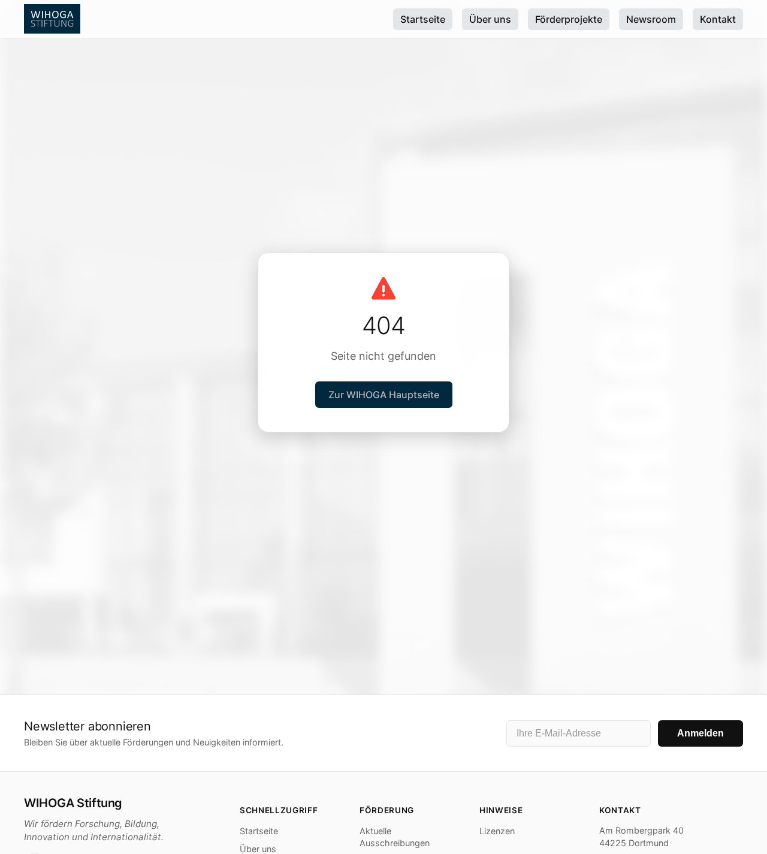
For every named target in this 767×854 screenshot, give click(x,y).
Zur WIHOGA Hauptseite (383, 395)
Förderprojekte (568, 19)
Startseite (422, 19)
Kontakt (718, 19)
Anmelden (700, 733)
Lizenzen (497, 831)
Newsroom (651, 19)
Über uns (490, 19)
